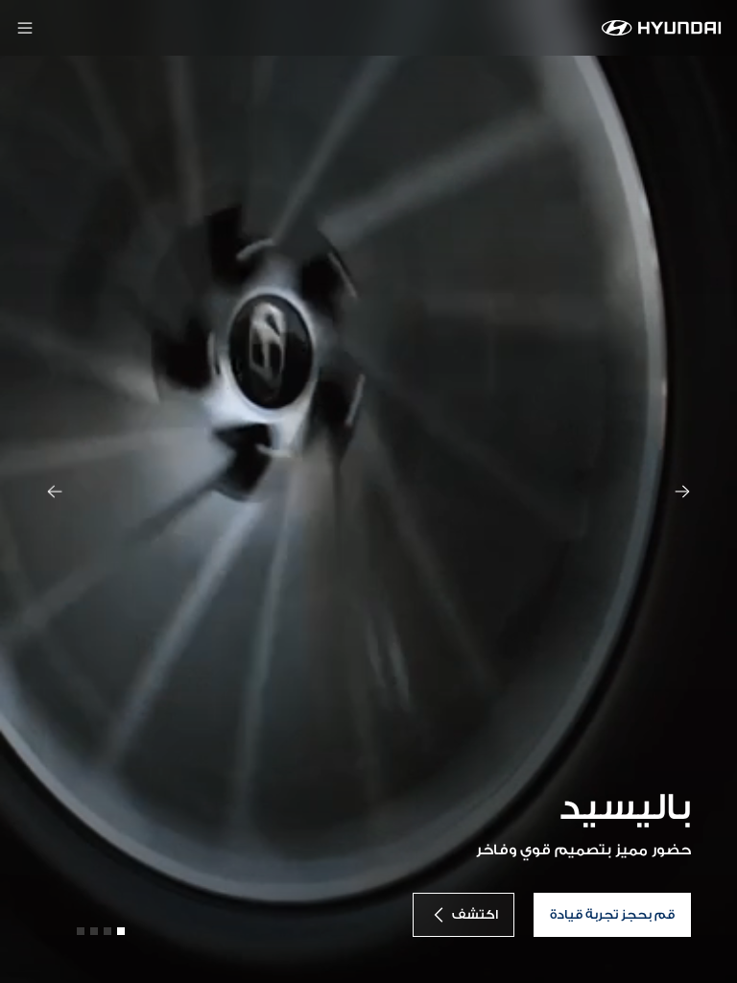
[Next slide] (682, 491)
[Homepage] (662, 28)
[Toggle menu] (25, 27)
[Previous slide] (54, 491)
